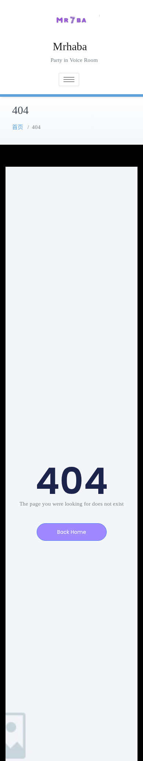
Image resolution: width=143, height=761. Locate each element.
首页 (17, 127)
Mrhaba (70, 46)
